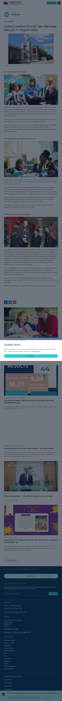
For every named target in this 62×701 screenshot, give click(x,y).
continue (31, 356)
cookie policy (36, 351)
